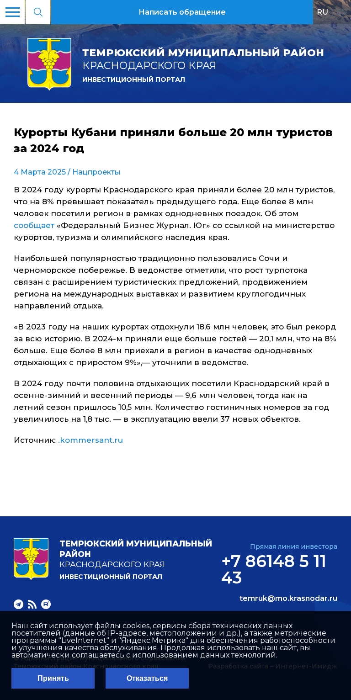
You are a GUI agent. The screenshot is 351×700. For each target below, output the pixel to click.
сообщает (35, 225)
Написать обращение (182, 12)
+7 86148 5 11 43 (273, 569)
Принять (53, 678)
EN (341, 12)
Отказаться (147, 678)
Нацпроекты (96, 172)
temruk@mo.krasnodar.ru (288, 598)
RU (322, 12)
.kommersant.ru (90, 440)
